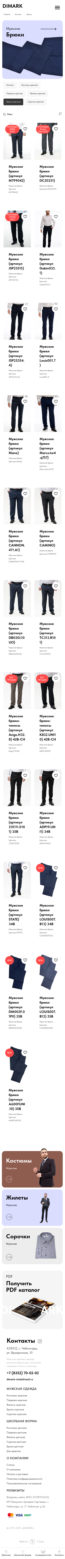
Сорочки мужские (36, 101)
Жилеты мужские (37, 93)
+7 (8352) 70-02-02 (23, 1373)
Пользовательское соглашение (24, 1483)
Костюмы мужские (29, 85)
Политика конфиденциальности (24, 1478)
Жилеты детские (16, 1437)
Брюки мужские (13, 101)
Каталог (18, 14)
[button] (32, 1299)
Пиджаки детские (17, 1432)
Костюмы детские (17, 1427)
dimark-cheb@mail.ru (20, 1379)
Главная (6, 14)
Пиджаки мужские (14, 93)
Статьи (10, 1464)
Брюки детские (15, 1446)
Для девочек (14, 1451)
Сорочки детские (16, 1441)
